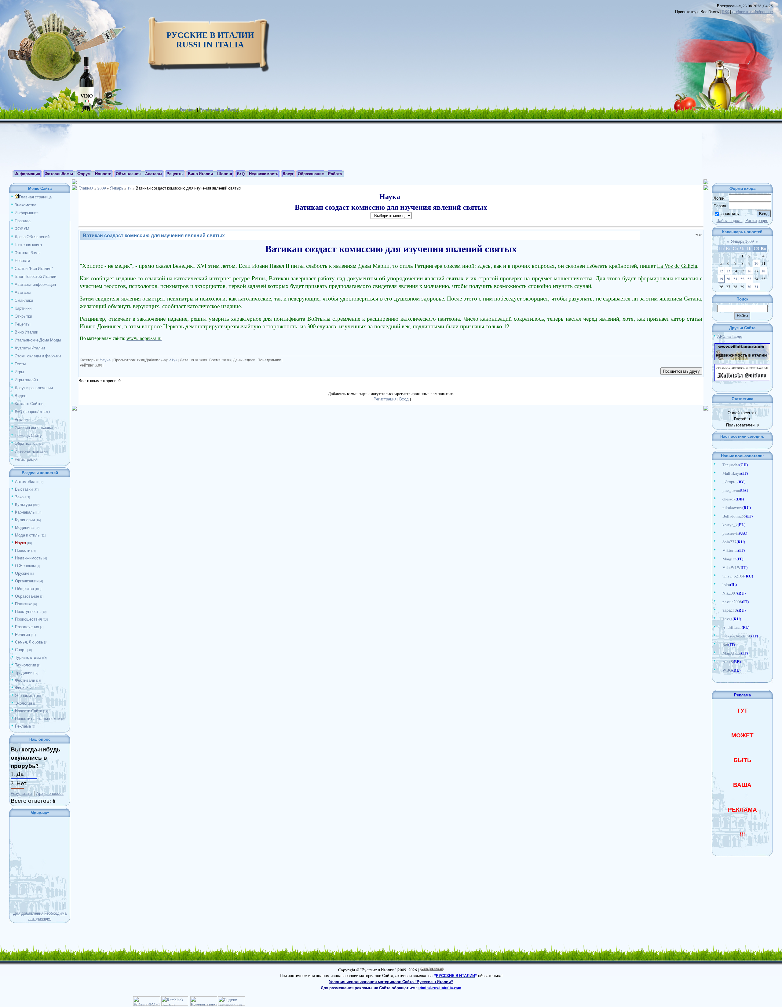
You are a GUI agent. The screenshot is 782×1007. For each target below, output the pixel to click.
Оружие (22, 573)
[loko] (719, 584)
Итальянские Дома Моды (38, 340)
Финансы (23, 688)
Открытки (23, 316)
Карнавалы (25, 512)
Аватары (23, 292)
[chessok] (719, 499)
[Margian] (719, 559)
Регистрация (211, 110)
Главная (188, 110)
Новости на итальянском (37, 718)
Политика (23, 604)
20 (728, 279)
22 (742, 279)
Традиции (23, 672)
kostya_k (730, 524)
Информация (26, 213)
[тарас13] (719, 610)
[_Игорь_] (719, 482)
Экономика (25, 695)
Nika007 (729, 593)
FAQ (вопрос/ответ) (32, 411)
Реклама (23, 419)
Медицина (24, 527)
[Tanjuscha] (719, 464)
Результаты (21, 793)
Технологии (25, 665)
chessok (729, 499)
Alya (173, 360)
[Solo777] (719, 541)
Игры (19, 371)
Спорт (20, 649)
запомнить (729, 213)
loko (726, 584)
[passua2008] (719, 601)
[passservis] (719, 533)
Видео (20, 395)
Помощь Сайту (28, 435)
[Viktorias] (719, 550)
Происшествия (28, 619)
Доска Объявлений (32, 236)
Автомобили (26, 481)
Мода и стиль (27, 535)
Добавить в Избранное (752, 11)
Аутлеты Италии (30, 348)
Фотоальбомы (27, 252)
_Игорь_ (729, 482)
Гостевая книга (28, 244)
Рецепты (22, 324)
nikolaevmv (732, 507)
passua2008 (732, 601)
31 (756, 287)
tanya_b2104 (733, 576)
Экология (23, 703)
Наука (20, 542)
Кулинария (25, 519)
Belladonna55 (734, 516)
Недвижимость (28, 558)
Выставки (24, 489)
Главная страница (35, 197)
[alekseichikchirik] (719, 636)
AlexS (727, 661)
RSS (725, 11)
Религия (22, 634)
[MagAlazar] (719, 653)
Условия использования (37, 427)
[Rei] (719, 644)
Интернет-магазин (31, 451)
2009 (101, 188)
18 (763, 271)
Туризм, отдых (28, 657)
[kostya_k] (719, 524)
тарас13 (729, 610)
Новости (22, 260)
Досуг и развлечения (34, 387)
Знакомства (25, 205)
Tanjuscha (730, 464)
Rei (725, 644)
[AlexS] (719, 661)
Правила (23, 220)
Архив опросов (50, 793)
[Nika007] (719, 593)
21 (735, 279)
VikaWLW (731, 567)
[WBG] (719, 670)
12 (721, 271)
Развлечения (27, 626)
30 (749, 287)
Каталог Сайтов (29, 403)
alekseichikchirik (736, 636)
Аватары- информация (35, 284)
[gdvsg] (719, 619)
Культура (23, 504)
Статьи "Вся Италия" (34, 268)
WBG (727, 670)
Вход (233, 110)
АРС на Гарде (729, 336)
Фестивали (25, 680)
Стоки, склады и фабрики (38, 356)
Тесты (20, 364)
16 (749, 271)
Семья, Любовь (29, 642)
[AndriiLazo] (719, 627)
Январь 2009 (742, 241)
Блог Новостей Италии (35, 276)
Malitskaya (731, 473)
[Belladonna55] (719, 516)
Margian (729, 559)
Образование (27, 596)
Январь (116, 188)
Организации (26, 581)
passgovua (731, 490)
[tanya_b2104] (719, 576)
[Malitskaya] (719, 473)
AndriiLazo (732, 627)
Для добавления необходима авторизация (40, 915)
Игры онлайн (26, 379)
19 (129, 188)
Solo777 (729, 541)
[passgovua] (719, 490)
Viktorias (730, 550)
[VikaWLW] (719, 567)
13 (728, 271)
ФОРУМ (22, 228)
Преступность (28, 611)
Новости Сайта (28, 711)
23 (749, 279)
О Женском (25, 565)
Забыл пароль (730, 220)
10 (756, 263)
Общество (24, 588)
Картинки (23, 308)
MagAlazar (731, 653)
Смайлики (24, 300)
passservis (730, 533)
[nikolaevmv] (719, 507)
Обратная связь (29, 443)
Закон (20, 497)
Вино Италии (26, 332)
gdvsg (727, 619)
